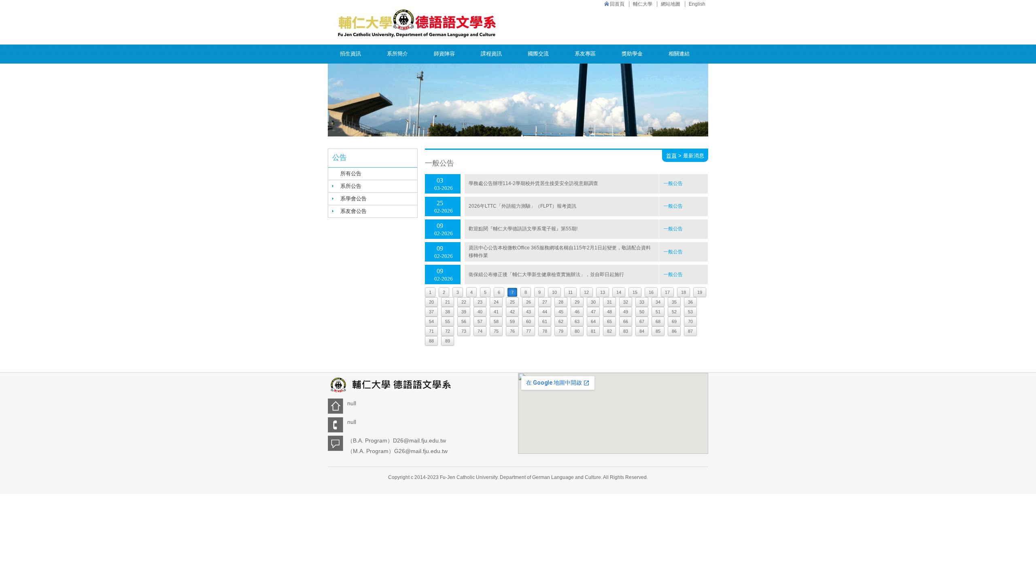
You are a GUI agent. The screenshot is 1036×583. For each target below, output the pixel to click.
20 (431, 302)
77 (528, 331)
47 (593, 311)
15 (635, 292)
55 (447, 321)
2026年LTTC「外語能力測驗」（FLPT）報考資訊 (522, 206)
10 (554, 292)
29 (577, 302)
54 (431, 321)
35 (674, 302)
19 (699, 292)
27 (544, 302)
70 (690, 321)
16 (651, 292)
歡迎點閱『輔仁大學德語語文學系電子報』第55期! (523, 229)
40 (480, 311)
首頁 (671, 156)
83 (625, 331)
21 (447, 302)
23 (480, 302)
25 (512, 302)
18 (683, 292)
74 (480, 331)
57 (480, 321)
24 (496, 302)
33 (641, 302)
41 (496, 311)
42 (512, 311)
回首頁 (617, 4)
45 (560, 311)
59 (512, 321)
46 (577, 311)
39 (463, 311)
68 (658, 321)
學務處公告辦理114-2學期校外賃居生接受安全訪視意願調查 (533, 183)
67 (641, 321)
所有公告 (350, 173)
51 (658, 311)
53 (690, 311)
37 (431, 311)
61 (544, 321)
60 (528, 321)
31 (609, 302)
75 (496, 331)
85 (658, 331)
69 (674, 321)
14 (618, 292)
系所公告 (350, 186)
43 (528, 311)
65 (609, 321)
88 (431, 340)
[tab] (372, 186)
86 (674, 331)
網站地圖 (670, 4)
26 (528, 302)
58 (496, 321)
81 (593, 331)
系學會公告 (353, 199)
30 (593, 302)
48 (609, 311)
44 (544, 311)
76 (512, 331)
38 (447, 311)
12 (586, 292)
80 (577, 331)
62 (560, 321)
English (697, 4)
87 (690, 331)
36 (690, 302)
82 (609, 331)
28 (560, 302)
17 (667, 292)
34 (658, 302)
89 (447, 340)
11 (570, 292)
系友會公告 (353, 211)
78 (544, 331)
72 (447, 331)
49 (625, 311)
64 (593, 321)
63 (577, 321)
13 (602, 292)
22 (463, 302)
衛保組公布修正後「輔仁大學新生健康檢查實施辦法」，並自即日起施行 (546, 274)
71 (431, 331)
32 (625, 302)
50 (641, 311)
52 (674, 311)
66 (625, 321)
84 (641, 331)
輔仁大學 (642, 4)
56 (463, 321)
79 (560, 331)
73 (463, 331)
